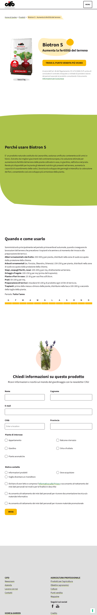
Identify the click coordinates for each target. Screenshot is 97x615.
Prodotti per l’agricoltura (62, 581)
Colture (54, 589)
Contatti (8, 592)
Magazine (55, 596)
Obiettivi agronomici (60, 585)
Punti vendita (57, 592)
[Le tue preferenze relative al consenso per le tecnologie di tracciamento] (92, 610)
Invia (11, 511)
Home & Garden (11, 17)
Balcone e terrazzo (68, 440)
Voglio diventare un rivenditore (22, 476)
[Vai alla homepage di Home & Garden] (10, 7)
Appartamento (15, 440)
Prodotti (22, 17)
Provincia (54, 420)
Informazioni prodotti (18, 472)
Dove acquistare (67, 472)
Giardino (12, 448)
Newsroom (9, 581)
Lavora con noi (11, 589)
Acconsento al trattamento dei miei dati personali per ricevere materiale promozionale (46, 503)
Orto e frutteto (66, 448)
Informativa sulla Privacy (49, 483)
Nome (7, 391)
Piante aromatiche (17, 456)
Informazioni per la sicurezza (53, 78)
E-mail (8, 405)
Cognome (54, 391)
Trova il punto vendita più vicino (64, 62)
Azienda (8, 585)
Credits (54, 613)
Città (7, 420)
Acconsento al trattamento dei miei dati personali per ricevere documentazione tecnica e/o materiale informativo (48, 495)
